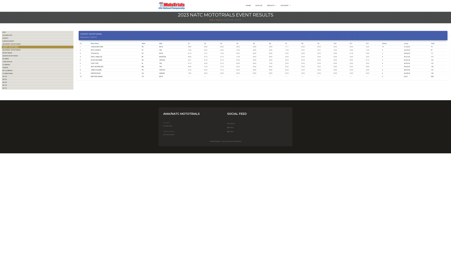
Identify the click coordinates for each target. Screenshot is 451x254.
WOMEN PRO (7, 35)
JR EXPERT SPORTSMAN (11, 50)
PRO (4, 32)
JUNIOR (5, 67)
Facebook (231, 123)
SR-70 (4, 85)
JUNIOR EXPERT (8, 41)
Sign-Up (258, 5)
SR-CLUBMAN (7, 70)
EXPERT (5, 38)
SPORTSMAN (7, 53)
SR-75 (4, 88)
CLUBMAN (6, 64)
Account (285, 5)
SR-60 (4, 82)
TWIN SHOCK (7, 62)
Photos (231, 127)
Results (270, 5)
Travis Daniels (169, 134)
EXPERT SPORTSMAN (10, 47)
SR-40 (4, 76)
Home (248, 5)
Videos (231, 131)
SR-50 (4, 79)
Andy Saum (168, 126)
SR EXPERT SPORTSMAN (11, 44)
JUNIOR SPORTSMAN (10, 56)
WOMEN (5, 59)
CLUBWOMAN (7, 73)
